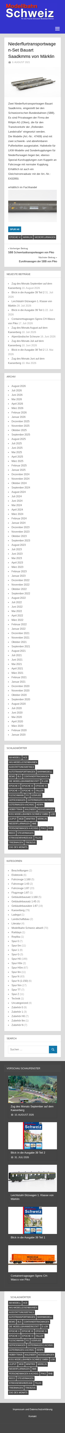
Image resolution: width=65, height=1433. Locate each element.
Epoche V (14, 790)
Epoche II (14, 786)
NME (34, 823)
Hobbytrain (15, 809)
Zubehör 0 (17, 1007)
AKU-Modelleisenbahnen (23, 762)
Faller (39, 790)
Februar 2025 (19, 465)
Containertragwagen (36, 776)
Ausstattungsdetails (21, 767)
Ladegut (16, 914)
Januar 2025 (19, 470)
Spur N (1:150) (20, 981)
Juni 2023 (17, 553)
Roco (12, 833)
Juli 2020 (17, 708)
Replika (16, 936)
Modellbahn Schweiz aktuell (27, 928)
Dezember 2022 (21, 580)
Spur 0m (16, 945)
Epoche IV (41, 786)
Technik (16, 998)
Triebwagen (16, 842)
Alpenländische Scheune (26, 336)
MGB (21, 819)
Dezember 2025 (21, 421)
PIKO (43, 828)
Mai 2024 (17, 505)
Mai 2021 (17, 664)
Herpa (39, 805)
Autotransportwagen (22, 772)
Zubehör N (18, 1025)
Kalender (30, 809)
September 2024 (21, 487)
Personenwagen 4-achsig (23, 828)
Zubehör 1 (17, 1011)
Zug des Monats (18, 847)
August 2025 (19, 439)
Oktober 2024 (19, 483)
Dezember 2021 (21, 633)
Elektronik (17, 875)
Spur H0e (17, 963)
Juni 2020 (17, 712)
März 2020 (17, 726)
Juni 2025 (17, 448)
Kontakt (32, 1416)
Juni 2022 (17, 606)
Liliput (13, 819)
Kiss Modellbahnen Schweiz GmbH (28, 814)
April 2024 (17, 509)
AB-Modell (15, 757)
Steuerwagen (25, 833)
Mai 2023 (17, 558)
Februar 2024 (19, 518)
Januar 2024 (19, 523)
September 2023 (21, 540)
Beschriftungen (20, 870)
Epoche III (27, 786)
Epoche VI (15, 237)
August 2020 (19, 703)
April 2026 (17, 403)
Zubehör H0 (18, 1016)
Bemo (12, 776)
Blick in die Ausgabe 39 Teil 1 (28, 310)
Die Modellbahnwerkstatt (24, 781)
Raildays (16, 932)
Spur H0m (17, 967)
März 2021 (17, 673)
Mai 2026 (17, 399)
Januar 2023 (19, 575)
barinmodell (44, 772)
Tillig (38, 838)
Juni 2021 (17, 659)
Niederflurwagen (45, 237)
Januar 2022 (19, 628)
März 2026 (17, 408)
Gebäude (36, 795)
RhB (50, 828)
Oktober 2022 (19, 589)
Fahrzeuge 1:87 (20, 888)
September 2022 (21, 593)
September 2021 (21, 646)
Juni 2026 (17, 395)
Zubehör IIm (18, 1020)
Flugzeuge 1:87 (20, 892)
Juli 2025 (17, 443)
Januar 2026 (19, 417)
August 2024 (19, 492)
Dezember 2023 (21, 527)
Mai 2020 (17, 717)
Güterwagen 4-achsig (21, 805)
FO (27, 795)
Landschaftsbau (20, 919)
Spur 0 (15, 941)
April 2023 (17, 562)
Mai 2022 (17, 611)
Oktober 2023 (19, 536)
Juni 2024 (17, 500)
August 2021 (19, 651)
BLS (19, 776)
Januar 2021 (19, 681)
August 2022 (19, 598)
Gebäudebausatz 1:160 (25, 897)
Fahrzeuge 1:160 (21, 879)
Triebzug (30, 842)
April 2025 (17, 456)
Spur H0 (14, 229)
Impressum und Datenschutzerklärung (32, 1409)
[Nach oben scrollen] (57, 1425)
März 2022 (17, 620)
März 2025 (17, 461)
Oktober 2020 (19, 695)
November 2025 (21, 425)
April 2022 (17, 615)
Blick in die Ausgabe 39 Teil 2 (28, 292)
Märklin (27, 237)
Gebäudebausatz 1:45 (24, 901)
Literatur (16, 923)
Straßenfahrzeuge (21, 838)
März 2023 (17, 567)
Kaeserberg (18, 910)
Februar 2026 (19, 412)
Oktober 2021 (19, 642)
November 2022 (21, 584)
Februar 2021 (19, 677)
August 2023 (19, 545)
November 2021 (21, 637)
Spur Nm (16, 985)
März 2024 (17, 514)
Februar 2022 (19, 624)
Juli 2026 (17, 390)
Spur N (15, 976)
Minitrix (30, 819)
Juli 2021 (17, 655)
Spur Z (15, 994)
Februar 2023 (19, 571)
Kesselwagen (46, 809)
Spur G (15, 954)
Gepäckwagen (17, 800)
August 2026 (19, 386)
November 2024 (21, 478)
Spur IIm (16, 972)
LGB (53, 814)
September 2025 (21, 434)
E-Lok (45, 781)
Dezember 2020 (21, 686)
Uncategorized (20, 1003)
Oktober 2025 (19, 430)
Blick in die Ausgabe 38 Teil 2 (28, 349)
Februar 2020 (19, 730)
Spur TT (16, 989)
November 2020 (21, 690)
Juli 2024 (17, 496)
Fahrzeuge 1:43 (20, 883)
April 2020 (17, 721)
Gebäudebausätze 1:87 (25, 906)
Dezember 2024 (21, 474)
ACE (25, 757)
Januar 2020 (19, 734)
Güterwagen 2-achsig (40, 800)
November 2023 (21, 531)
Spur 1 (15, 950)
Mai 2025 (17, 452)
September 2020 (21, 699)
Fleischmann (16, 795)
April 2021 (17, 668)
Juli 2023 (17, 549)
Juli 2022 (17, 602)
